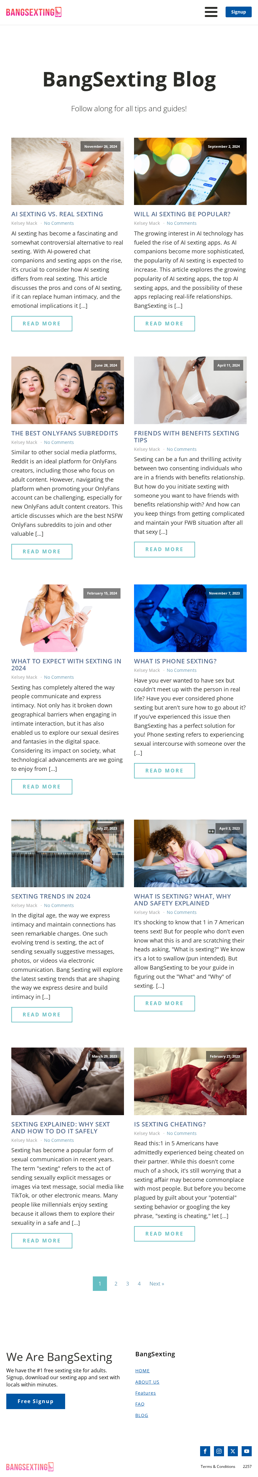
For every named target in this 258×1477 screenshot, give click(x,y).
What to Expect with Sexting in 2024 (66, 665)
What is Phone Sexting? (175, 661)
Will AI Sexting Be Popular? (182, 214)
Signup (238, 12)
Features (145, 1393)
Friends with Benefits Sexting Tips (187, 437)
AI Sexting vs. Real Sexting (57, 214)
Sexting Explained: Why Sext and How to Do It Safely (60, 1128)
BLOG (141, 1415)
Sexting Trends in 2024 (50, 896)
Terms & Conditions (218, 1466)
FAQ (140, 1404)
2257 (247, 1466)
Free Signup (36, 1401)
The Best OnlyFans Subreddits (64, 433)
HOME (142, 1370)
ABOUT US (147, 1382)
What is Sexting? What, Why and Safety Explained (182, 900)
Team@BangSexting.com (35, 1451)
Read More (42, 323)
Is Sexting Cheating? (170, 1124)
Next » (156, 1283)
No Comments (59, 223)
